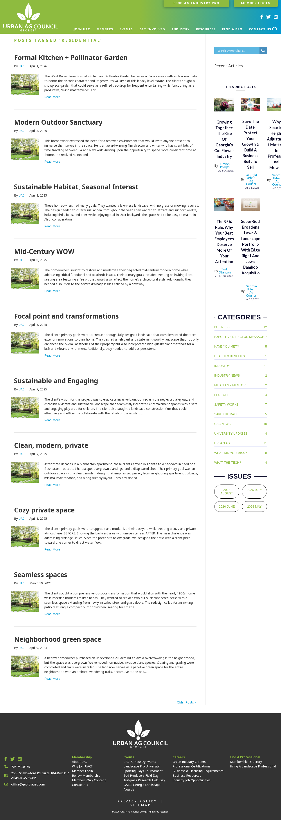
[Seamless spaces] (25, 601)
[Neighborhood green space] (25, 666)
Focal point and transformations (66, 316)
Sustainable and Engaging (56, 380)
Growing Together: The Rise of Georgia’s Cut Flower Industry (224, 139)
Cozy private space (44, 509)
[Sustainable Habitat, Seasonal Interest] (25, 213)
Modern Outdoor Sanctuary (58, 122)
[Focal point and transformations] (25, 343)
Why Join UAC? (82, 766)
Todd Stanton (225, 271)
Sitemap (140, 805)
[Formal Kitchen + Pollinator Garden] (25, 84)
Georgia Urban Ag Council (251, 179)
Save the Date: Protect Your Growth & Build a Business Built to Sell (250, 144)
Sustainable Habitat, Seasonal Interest (76, 186)
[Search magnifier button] (263, 50)
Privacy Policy (137, 801)
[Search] (275, 28)
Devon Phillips (225, 165)
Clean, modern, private (51, 445)
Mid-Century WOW (44, 251)
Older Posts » (186, 702)
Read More (52, 97)
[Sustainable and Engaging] (25, 407)
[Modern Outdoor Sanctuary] (25, 149)
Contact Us (80, 785)
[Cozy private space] (25, 536)
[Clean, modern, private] (25, 472)
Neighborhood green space (57, 639)
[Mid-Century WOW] (25, 278)
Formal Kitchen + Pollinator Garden (71, 57)
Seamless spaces (40, 574)
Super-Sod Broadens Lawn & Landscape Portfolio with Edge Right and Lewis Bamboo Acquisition (250, 250)
